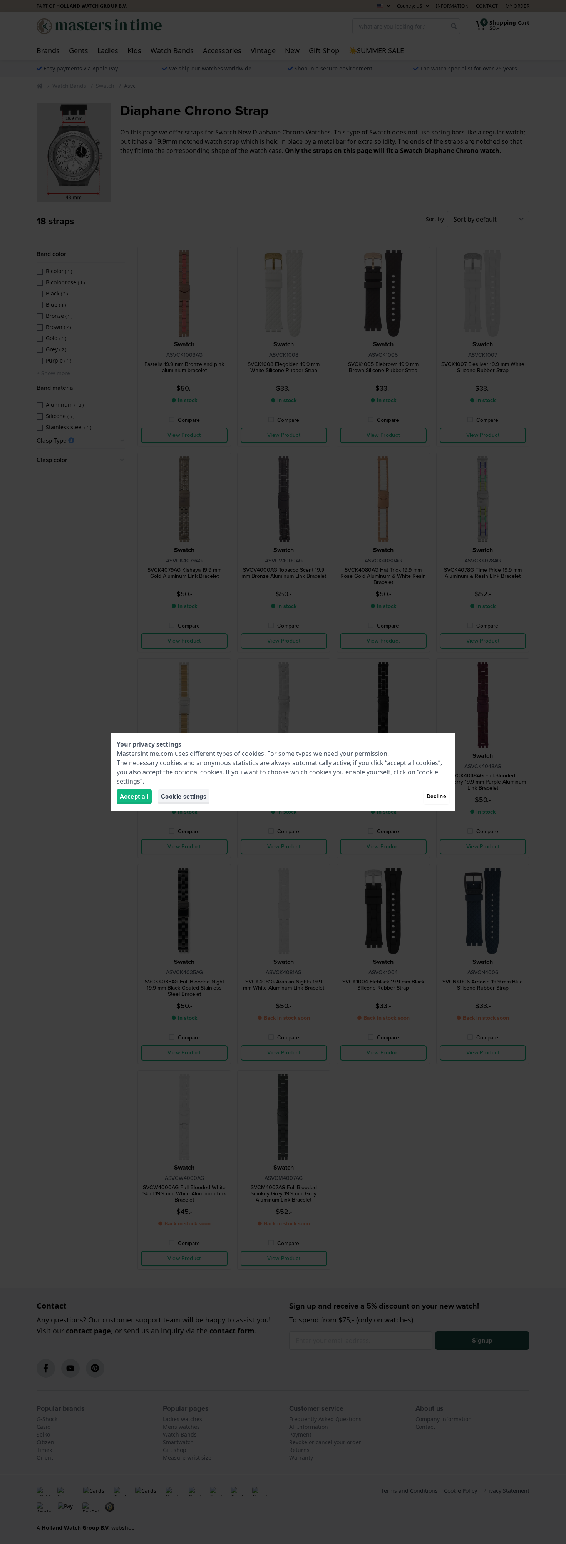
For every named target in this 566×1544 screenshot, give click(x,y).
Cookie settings (183, 796)
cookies (253, 753)
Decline (436, 796)
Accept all (134, 796)
